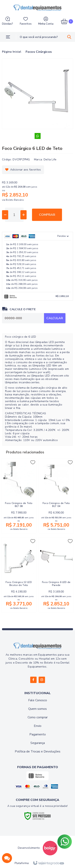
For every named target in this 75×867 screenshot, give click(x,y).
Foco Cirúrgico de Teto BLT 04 (56, 505)
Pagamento (37, 734)
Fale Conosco (37, 700)
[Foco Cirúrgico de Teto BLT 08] (18, 496)
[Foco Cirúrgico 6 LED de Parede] (56, 575)
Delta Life (50, 159)
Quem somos (37, 709)
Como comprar (38, 717)
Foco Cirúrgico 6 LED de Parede (56, 584)
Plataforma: (22, 863)
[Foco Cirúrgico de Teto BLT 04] (56, 496)
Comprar (47, 215)
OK (55, 318)
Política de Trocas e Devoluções (37, 751)
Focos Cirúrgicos (39, 52)
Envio (37, 726)
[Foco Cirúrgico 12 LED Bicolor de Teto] (18, 575)
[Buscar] (69, 37)
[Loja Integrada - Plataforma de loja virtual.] (48, 863)
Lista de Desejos (23, 169)
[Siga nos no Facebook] (33, 680)
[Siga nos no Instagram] (42, 680)
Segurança (37, 743)
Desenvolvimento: (29, 848)
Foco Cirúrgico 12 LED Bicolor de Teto (19, 584)
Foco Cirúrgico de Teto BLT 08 (18, 505)
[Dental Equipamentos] (38, 7)
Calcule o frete (23, 309)
